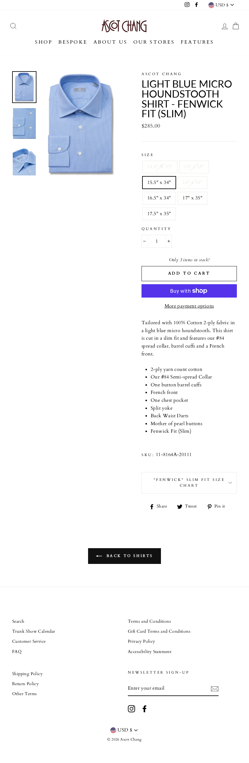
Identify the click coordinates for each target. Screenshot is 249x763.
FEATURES (197, 42)
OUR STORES (154, 42)
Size (148, 154)
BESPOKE (72, 42)
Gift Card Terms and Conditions (159, 631)
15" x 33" (194, 166)
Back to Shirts (128, 555)
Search (18, 621)
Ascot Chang (162, 74)
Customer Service (29, 641)
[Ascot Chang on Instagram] (131, 708)
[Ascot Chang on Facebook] (144, 708)
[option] (81, 124)
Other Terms (24, 694)
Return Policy (25, 684)
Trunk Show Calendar (33, 631)
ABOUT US (111, 42)
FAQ (17, 652)
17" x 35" (192, 198)
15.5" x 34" (159, 182)
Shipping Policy (27, 674)
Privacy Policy (141, 641)
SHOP (43, 42)
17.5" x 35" (159, 213)
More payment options (189, 306)
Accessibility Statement (149, 652)
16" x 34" (192, 182)
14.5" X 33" (159, 166)
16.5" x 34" (159, 198)
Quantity (157, 228)
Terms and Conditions (149, 621)
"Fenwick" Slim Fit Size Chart (189, 482)
